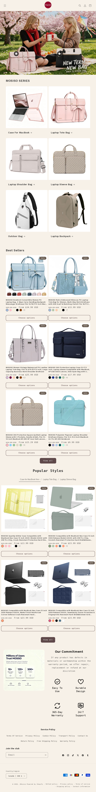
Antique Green (53, 310)
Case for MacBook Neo (29, 479)
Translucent (63, 620)
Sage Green (14, 445)
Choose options (26, 318)
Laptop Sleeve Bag (61, 184)
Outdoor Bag (15, 236)
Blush (49, 620)
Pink (10, 310)
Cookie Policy (49, 736)
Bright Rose (6, 546)
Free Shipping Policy (47, 741)
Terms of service (83, 784)
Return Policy (27, 741)
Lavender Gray (53, 445)
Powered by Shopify (35, 784)
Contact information (81, 786)
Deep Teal (60, 445)
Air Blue (7, 310)
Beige (14, 310)
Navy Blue (53, 377)
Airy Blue (56, 445)
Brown (20, 310)
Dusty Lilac (7, 377)
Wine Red (10, 377)
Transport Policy (67, 736)
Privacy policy (66, 784)
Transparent (12, 546)
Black (17, 310)
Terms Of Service (14, 736)
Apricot (56, 310)
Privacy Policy (33, 736)
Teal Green (60, 377)
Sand (17, 445)
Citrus (2, 546)
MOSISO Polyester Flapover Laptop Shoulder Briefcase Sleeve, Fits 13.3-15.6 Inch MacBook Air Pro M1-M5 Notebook (68, 437)
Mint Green (63, 445)
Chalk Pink (7, 445)
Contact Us (83, 736)
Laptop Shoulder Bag (20, 184)
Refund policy (51, 784)
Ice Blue (10, 445)
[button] (4, 5)
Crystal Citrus (56, 546)
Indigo (60, 546)
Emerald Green (49, 546)
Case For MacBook (19, 132)
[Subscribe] (45, 755)
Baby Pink (9, 546)
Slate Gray (56, 377)
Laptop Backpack (61, 236)
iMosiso (23, 784)
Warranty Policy (67, 741)
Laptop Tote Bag (60, 132)
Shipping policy (63, 786)
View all (48, 461)
